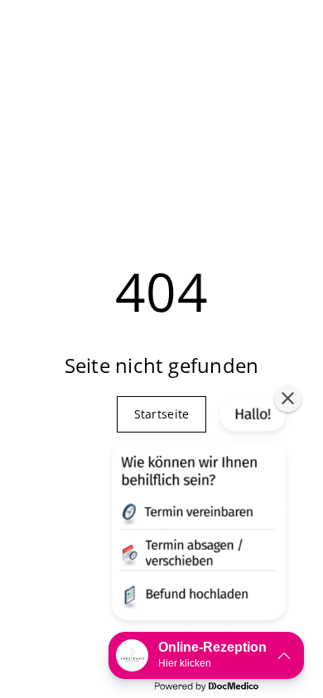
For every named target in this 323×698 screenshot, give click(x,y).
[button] (197, 512)
